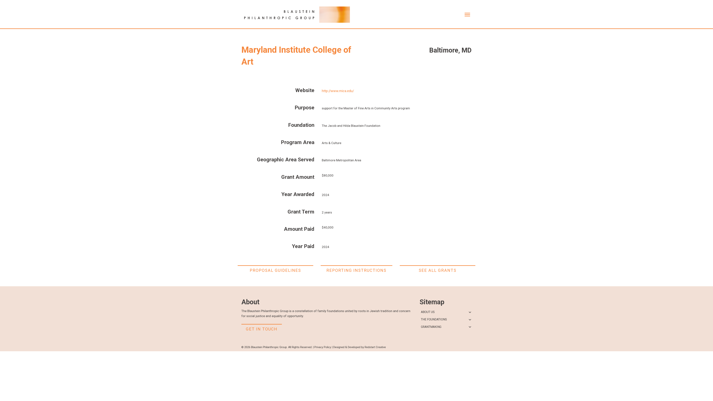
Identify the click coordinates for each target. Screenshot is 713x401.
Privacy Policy (322, 347)
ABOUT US (428, 312)
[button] (470, 312)
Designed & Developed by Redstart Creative (359, 347)
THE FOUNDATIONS (434, 319)
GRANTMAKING (431, 327)
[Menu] (467, 15)
